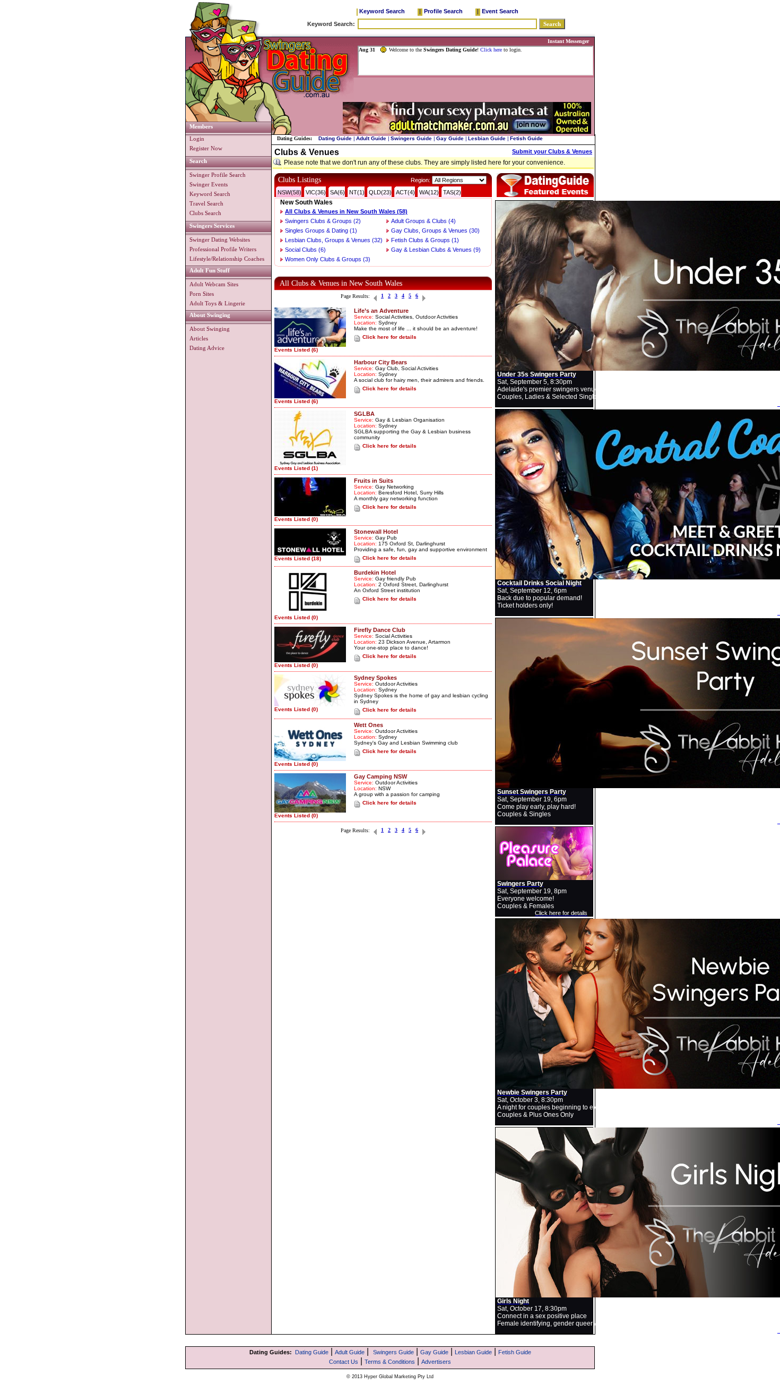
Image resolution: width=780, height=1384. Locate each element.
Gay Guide (450, 138)
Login (196, 138)
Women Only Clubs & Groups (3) (327, 259)
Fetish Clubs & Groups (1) (425, 240)
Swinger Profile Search (217, 175)
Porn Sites (201, 294)
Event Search (500, 11)
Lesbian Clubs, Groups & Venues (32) (334, 240)
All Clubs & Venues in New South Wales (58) (346, 211)
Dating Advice (206, 348)
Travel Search (206, 203)
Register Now (205, 148)
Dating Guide (335, 138)
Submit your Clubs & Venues (552, 151)
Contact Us (343, 1362)
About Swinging (209, 329)
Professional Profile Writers (222, 249)
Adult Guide (371, 138)
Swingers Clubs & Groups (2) (323, 221)
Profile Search (443, 11)
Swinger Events (208, 184)
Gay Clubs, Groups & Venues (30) (435, 230)
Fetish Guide (526, 138)
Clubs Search (205, 213)
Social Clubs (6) (305, 249)
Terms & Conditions (390, 1362)
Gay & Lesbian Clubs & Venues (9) (436, 249)
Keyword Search (382, 11)
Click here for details (389, 337)
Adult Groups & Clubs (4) (423, 221)
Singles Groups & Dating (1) (321, 230)
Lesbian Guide (486, 138)
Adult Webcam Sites (213, 284)
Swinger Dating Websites (219, 239)
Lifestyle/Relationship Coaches (226, 258)
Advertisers (436, 1362)
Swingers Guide (411, 138)
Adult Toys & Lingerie (217, 303)
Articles (198, 338)
